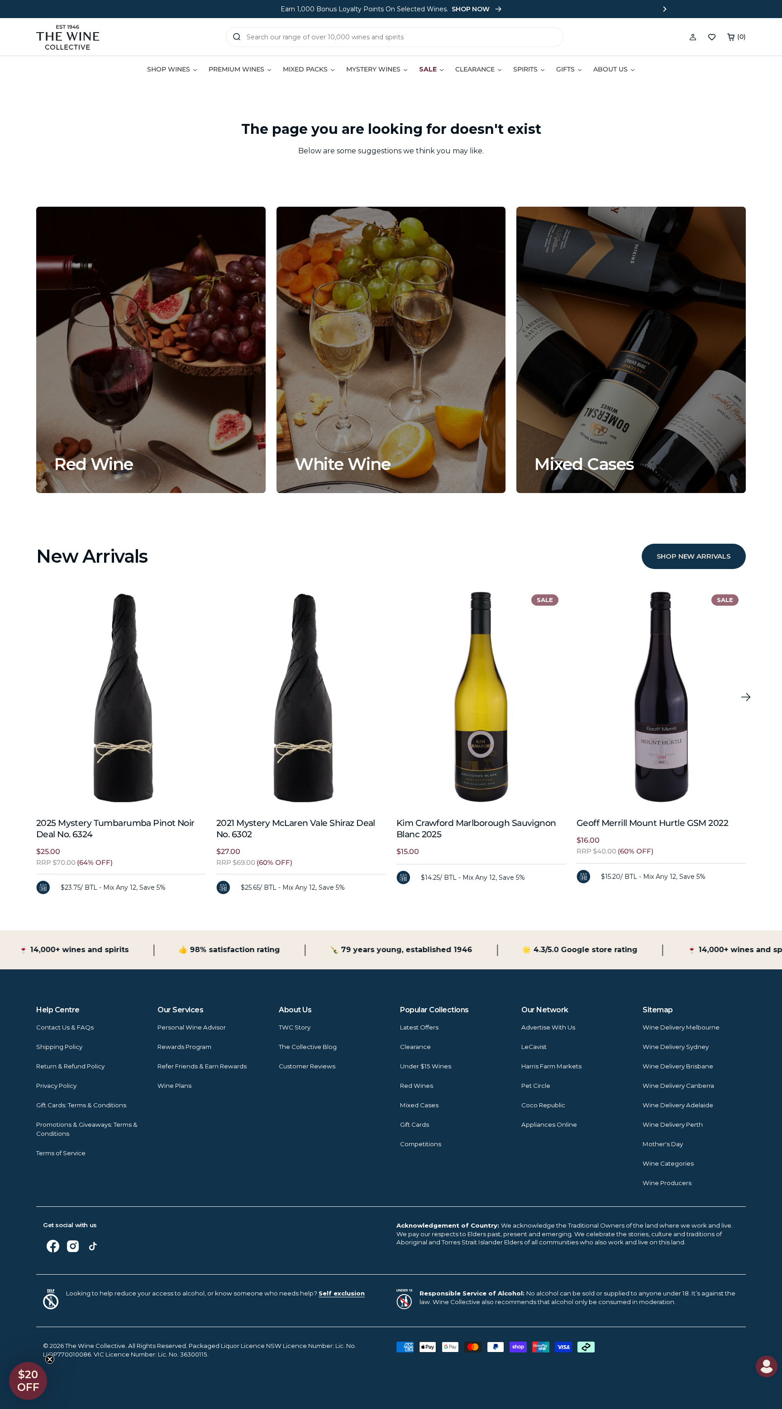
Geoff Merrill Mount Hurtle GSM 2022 (652, 823)
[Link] (151, 350)
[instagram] (73, 1246)
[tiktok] (93, 1246)
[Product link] (120, 697)
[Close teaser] (49, 1359)
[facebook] (53, 1246)
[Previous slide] (117, 9)
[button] (736, 37)
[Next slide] (664, 9)
